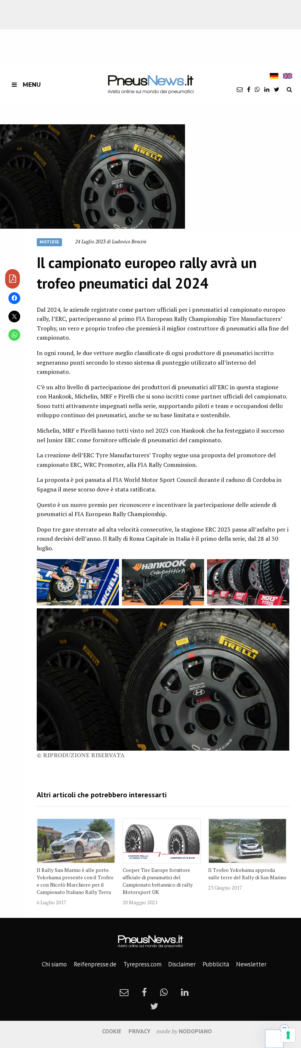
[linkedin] (266, 89)
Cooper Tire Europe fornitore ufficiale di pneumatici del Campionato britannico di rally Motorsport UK (158, 880)
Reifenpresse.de (95, 964)
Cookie (111, 1031)
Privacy (139, 1031)
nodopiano (195, 1031)
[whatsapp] (257, 89)
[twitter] (276, 89)
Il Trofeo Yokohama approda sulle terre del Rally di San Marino (247, 873)
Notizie (49, 241)
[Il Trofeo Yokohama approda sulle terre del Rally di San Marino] (247, 841)
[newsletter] (240, 89)
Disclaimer (182, 964)
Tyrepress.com (142, 964)
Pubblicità (216, 964)
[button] (92, 176)
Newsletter (251, 964)
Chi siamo (54, 964)
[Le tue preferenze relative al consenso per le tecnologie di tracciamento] (288, 1035)
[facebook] (248, 89)
